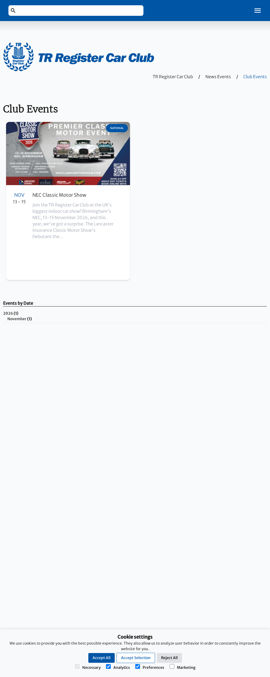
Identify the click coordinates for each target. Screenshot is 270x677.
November (19, 319)
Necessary (91, 667)
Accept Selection (136, 657)
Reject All (169, 657)
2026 (10, 313)
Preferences (153, 667)
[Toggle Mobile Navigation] (258, 10)
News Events (218, 76)
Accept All (101, 657)
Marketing (186, 667)
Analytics (121, 667)
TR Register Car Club (173, 76)
